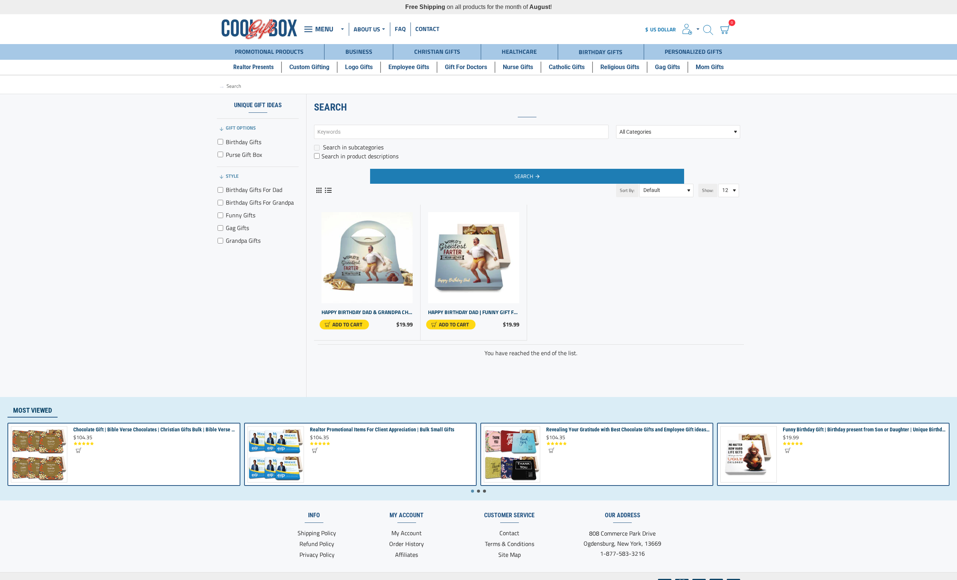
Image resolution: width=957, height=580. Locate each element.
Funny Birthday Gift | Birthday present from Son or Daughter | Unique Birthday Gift (864, 429)
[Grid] (318, 190)
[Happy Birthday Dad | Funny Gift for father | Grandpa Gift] (473, 257)
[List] (328, 190)
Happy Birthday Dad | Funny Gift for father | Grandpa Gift (473, 312)
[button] (344, 324)
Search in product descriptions (360, 156)
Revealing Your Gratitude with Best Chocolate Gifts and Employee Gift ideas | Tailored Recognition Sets (628, 429)
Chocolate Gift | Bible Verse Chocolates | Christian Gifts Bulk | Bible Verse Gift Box (155, 429)
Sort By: (627, 190)
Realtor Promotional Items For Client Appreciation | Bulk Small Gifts (382, 429)
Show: (708, 190)
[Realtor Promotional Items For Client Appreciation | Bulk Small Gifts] (275, 454)
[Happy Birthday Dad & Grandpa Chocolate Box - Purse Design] (367, 257)
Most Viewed (32, 410)
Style (232, 176)
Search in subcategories (352, 147)
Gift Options (241, 127)
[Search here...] (708, 29)
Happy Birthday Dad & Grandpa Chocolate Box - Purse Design (367, 312)
